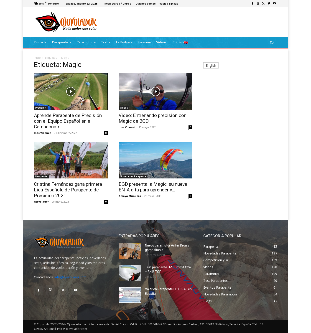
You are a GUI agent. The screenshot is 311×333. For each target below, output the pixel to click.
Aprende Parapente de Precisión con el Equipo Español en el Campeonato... (68, 121)
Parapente (41, 176)
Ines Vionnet (42, 133)
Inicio (37, 58)
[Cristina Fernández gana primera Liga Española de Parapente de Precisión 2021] (71, 160)
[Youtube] (274, 3)
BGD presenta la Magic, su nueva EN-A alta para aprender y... (153, 187)
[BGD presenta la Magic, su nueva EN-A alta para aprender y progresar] (155, 160)
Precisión (40, 107)
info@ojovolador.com (70, 277)
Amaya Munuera (130, 196)
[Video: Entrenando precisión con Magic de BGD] (155, 91)
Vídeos (124, 107)
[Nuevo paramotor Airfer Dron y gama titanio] (130, 251)
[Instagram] (258, 3)
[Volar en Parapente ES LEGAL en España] (130, 295)
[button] (271, 42)
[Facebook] (252, 3)
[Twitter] (263, 3)
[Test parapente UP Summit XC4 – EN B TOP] (130, 273)
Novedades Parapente (133, 176)
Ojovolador (41, 201)
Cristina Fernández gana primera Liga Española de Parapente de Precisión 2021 (68, 189)
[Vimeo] (269, 3)
